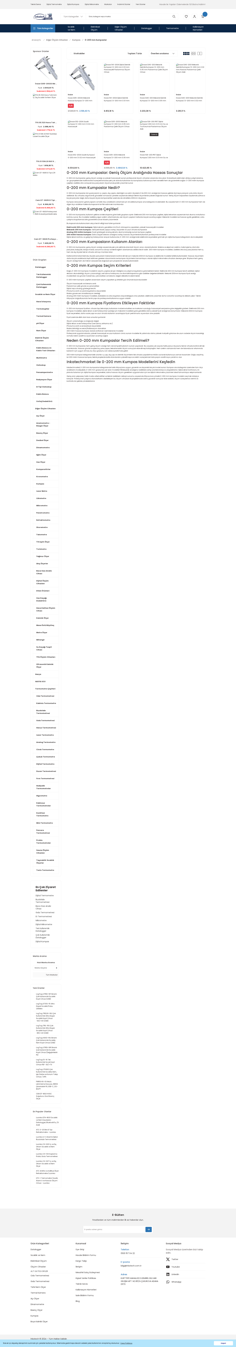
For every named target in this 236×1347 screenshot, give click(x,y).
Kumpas (40, 484)
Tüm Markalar (51, 975)
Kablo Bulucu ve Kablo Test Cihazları (45, 349)
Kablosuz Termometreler (43, 804)
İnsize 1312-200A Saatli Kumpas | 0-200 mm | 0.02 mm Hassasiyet (81, 156)
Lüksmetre (41, 498)
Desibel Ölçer (42, 440)
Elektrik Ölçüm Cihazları (42, 339)
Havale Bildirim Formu (86, 1255)
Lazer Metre (41, 491)
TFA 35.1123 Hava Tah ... (46, 122)
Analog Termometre (45, 742)
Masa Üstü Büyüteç (45, 625)
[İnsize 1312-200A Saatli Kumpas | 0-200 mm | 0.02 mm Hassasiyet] (82, 134)
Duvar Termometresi (46, 771)
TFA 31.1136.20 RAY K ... (46, 161)
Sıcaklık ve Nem (38, 1255)
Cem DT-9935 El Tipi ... (46, 200)
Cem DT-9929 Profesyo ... (46, 239)
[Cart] (202, 16)
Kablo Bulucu (42, 394)
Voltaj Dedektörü (44, 401)
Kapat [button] (223, 1343)
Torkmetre (41, 549)
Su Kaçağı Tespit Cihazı (44, 648)
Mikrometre (41, 505)
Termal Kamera (43, 316)
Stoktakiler (79, 53)
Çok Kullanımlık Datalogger (43, 285)
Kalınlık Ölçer (42, 618)
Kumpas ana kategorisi (176, 367)
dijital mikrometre (160, 258)
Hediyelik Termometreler (43, 787)
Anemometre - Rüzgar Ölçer (43, 424)
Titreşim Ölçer (43, 542)
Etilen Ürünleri (42, 591)
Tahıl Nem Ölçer (38, 1287)
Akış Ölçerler (42, 563)
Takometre (41, 534)
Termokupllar (42, 309)
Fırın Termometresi (45, 778)
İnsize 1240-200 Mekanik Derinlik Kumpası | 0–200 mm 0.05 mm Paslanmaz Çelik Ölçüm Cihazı (153, 99)
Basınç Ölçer (42, 433)
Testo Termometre (45, 870)
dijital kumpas (90, 372)
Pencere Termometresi (43, 831)
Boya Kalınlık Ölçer (39, 1321)
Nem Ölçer (41, 330)
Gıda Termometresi (45, 720)
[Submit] (148, 1229)
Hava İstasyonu (43, 301)
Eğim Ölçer (41, 455)
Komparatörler (43, 469)
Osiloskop (41, 365)
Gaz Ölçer (40, 462)
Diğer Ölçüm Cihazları (45, 408)
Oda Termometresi (45, 696)
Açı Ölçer (40, 416)
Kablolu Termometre (46, 703)
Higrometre (41, 796)
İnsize (70, 94)
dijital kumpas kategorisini (179, 237)
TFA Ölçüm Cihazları (45, 657)
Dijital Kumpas (42, 941)
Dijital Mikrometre (44, 924)
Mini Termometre (44, 823)
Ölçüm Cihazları (38, 1266)
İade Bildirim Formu (85, 1295)
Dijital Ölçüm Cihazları (42, 582)
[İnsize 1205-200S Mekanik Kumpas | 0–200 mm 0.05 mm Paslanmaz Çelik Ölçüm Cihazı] (118, 134)
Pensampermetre (44, 372)
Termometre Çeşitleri (45, 689)
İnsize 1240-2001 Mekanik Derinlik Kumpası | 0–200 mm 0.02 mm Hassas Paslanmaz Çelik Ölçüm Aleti (189, 99)
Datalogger (40, 267)
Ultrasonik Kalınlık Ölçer (44, 665)
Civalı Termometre (45, 749)
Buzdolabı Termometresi (43, 711)
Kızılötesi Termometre (42, 814)
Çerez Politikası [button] (126, 1343)
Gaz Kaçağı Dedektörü (41, 599)
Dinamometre (43, 447)
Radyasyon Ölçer (44, 379)
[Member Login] (194, 16)
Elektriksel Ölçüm (39, 1261)
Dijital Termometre (45, 764)
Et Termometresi (44, 916)
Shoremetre (42, 527)
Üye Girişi (80, 1249)
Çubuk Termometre (45, 757)
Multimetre (41, 358)
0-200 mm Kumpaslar (96, 40)
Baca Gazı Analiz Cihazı (44, 572)
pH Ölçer (40, 323)
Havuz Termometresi (46, 728)
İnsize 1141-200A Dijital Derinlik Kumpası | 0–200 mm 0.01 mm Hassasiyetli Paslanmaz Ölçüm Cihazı (117, 99)
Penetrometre (42, 513)
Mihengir (40, 640)
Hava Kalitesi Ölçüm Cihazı (45, 609)
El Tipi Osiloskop (43, 387)
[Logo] (43, 16)
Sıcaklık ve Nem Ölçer (45, 294)
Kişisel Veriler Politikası (86, 1278)
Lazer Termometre (45, 735)
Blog (78, 1301)
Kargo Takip (81, 1261)
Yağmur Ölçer (42, 556)
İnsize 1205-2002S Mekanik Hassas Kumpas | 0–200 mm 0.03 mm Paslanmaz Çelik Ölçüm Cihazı (82, 99)
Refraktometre (43, 520)
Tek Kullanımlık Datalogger (43, 275)
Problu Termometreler (43, 841)
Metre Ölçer (41, 632)
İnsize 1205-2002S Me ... (46, 83)
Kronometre (42, 476)
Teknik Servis (82, 1284)
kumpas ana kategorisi (145, 202)
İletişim (79, 1266)
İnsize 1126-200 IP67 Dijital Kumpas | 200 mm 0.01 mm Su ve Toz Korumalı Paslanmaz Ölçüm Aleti (154, 156)
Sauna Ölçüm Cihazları (42, 851)
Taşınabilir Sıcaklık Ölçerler (45, 861)
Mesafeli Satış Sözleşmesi (88, 1272)
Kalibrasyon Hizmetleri (86, 1289)
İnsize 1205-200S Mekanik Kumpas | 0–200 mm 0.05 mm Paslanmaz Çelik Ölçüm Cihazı (117, 156)
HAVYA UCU (40, 681)
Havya (38, 674)
